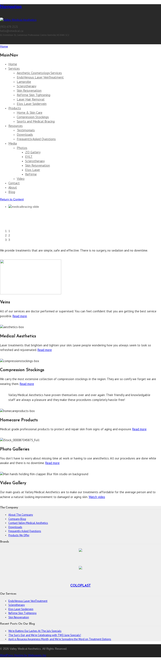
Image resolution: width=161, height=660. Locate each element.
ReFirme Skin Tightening (33, 95)
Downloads (25, 134)
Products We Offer (18, 535)
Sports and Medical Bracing (36, 121)
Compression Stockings (33, 117)
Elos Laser (32, 170)
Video (21, 178)
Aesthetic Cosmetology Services (39, 73)
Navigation (11, 7)
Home (12, 64)
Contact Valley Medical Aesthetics (28, 523)
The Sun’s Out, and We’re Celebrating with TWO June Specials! (44, 635)
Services (14, 68)
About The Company (20, 515)
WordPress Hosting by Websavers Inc (23, 655)
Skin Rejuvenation (29, 90)
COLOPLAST (80, 585)
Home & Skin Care (29, 112)
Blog (11, 192)
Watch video (97, 497)
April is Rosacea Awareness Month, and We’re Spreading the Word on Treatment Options (59, 639)
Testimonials (26, 130)
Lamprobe (24, 82)
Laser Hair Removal (30, 99)
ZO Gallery (32, 152)
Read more (20, 316)
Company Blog (17, 519)
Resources (15, 126)
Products (14, 108)
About (12, 187)
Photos (22, 148)
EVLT (28, 156)
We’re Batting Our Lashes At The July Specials (34, 631)
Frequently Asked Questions (36, 139)
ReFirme (31, 174)
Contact (14, 183)
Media (12, 143)
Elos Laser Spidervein (32, 104)
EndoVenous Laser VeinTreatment (40, 77)
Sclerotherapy (26, 86)
